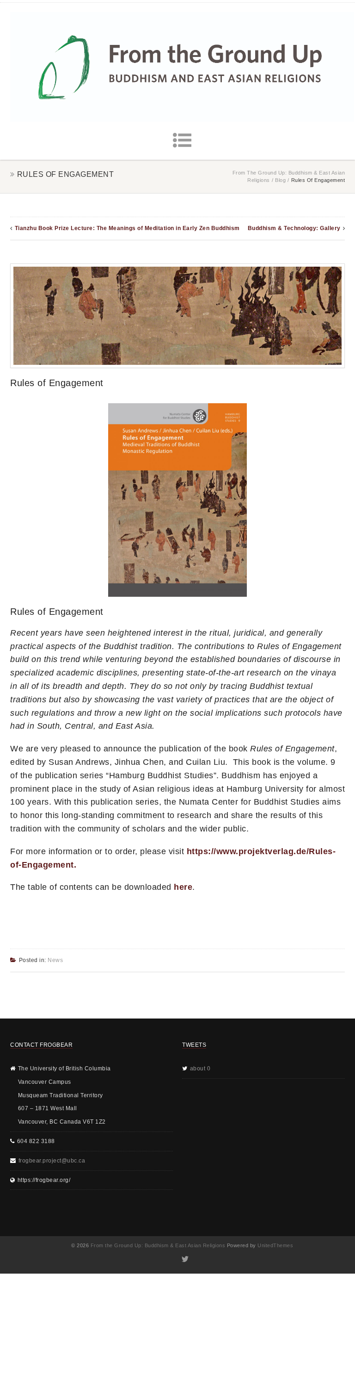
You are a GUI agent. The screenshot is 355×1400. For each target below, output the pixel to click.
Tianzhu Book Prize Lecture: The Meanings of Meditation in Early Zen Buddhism (127, 228)
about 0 (200, 1068)
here (183, 887)
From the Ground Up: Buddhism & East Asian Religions (158, 1245)
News (55, 960)
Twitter (185, 1259)
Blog (280, 180)
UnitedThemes (275, 1245)
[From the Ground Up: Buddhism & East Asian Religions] (182, 67)
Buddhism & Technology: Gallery (294, 228)
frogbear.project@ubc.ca (52, 1160)
